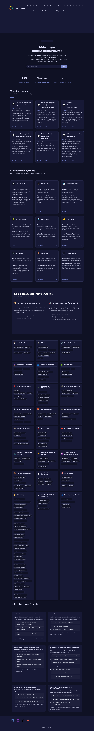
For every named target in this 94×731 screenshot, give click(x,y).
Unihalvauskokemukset (19, 591)
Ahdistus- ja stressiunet (19, 499)
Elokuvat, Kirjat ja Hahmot (67, 390)
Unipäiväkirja (66, 11)
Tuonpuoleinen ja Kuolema (43, 508)
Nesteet (40, 416)
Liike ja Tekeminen (51, 461)
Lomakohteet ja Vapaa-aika (19, 438)
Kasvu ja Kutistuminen (66, 413)
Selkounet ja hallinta (18, 575)
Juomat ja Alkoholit (42, 435)
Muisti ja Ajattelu (65, 480)
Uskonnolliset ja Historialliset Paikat (21, 443)
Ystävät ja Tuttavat (42, 379)
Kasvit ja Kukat (68, 364)
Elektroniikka (17, 458)
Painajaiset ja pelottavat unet (20, 551)
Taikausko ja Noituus (42, 505)
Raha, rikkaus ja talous (18, 561)
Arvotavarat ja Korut (66, 347)
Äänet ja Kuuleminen (18, 347)
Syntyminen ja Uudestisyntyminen (69, 419)
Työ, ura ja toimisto (18, 589)
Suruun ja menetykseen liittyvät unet (21, 578)
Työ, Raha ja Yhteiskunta (24, 473)
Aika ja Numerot (65, 458)
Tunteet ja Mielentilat (66, 461)
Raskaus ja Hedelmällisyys (67, 435)
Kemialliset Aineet (41, 413)
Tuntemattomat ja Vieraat (43, 377)
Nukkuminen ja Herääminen (67, 482)
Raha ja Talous (28, 485)
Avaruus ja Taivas (17, 413)
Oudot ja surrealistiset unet (19, 548)
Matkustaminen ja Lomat (43, 400)
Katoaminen (75, 413)
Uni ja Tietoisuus (69, 473)
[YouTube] (28, 720)
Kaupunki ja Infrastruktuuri (19, 432)
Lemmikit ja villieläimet (18, 537)
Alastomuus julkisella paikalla (20, 504)
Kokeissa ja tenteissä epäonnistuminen (22, 529)
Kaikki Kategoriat (49, 11)
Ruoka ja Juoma (45, 428)
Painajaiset (64, 485)
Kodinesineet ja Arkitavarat (67, 349)
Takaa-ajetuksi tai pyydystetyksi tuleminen (22, 581)
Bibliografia (58, 11)
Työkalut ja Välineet (66, 352)
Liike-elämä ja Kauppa (18, 485)
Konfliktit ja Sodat (41, 461)
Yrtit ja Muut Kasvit (66, 377)
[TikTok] (23, 720)
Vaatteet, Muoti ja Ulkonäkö (72, 495)
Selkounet (71, 485)
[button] (84, 1)
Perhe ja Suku (49, 371)
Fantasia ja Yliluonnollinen (24, 364)
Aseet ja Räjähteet (75, 347)
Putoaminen (48, 484)
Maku (28, 349)
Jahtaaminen (47, 478)
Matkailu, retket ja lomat (19, 545)
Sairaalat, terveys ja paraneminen (20, 572)
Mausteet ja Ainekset (42, 446)
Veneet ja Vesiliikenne (42, 402)
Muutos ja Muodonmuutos (72, 409)
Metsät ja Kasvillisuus (18, 419)
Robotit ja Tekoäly (17, 461)
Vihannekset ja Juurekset (67, 374)
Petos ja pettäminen (18, 556)
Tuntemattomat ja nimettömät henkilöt (21, 586)
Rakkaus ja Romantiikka (42, 374)
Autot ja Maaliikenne (42, 391)
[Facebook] (12, 720)
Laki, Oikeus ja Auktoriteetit (19, 482)
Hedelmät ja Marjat (65, 368)
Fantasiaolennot (17, 368)
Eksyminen (40, 478)
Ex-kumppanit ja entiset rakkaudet (21, 512)
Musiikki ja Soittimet (66, 393)
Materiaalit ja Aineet (46, 409)
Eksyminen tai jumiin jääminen (20, 510)
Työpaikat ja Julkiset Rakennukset (21, 440)
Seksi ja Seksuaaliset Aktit (67, 438)
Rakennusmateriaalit (48, 416)
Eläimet (43, 343)
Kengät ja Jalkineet (66, 504)
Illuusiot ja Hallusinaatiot (67, 477)
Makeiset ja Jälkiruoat (42, 443)
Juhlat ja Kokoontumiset (43, 458)
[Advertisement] (47, 23)
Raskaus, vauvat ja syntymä (19, 564)
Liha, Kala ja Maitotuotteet (43, 440)
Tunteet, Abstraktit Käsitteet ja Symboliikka (71, 453)
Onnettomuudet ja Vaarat (43, 463)
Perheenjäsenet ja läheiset (19, 553)
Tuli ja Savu (40, 419)
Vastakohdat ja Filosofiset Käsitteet (69, 463)
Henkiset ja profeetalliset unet (20, 518)
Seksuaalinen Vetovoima (67, 440)
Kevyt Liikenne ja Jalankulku (43, 394)
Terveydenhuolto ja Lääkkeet (20, 398)
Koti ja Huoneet (17, 435)
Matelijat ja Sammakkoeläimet (49, 352)
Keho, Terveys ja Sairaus (24, 386)
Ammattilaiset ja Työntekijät (19, 477)
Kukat (73, 368)
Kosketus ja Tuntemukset (19, 349)
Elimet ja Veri (16, 390)
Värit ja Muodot (76, 461)
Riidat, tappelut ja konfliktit (19, 567)
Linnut (39, 352)
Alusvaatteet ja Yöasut (66, 499)
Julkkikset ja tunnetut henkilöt (20, 526)
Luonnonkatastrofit (27, 413)
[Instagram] (17, 720)
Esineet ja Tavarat (69, 343)
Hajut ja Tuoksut (28, 347)
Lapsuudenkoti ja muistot (19, 534)
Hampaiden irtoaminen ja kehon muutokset (22, 515)
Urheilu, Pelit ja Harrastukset (67, 396)
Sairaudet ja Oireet (18, 396)
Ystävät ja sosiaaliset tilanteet (20, 597)
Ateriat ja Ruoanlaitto (42, 432)
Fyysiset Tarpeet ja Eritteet (19, 393)
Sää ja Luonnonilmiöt (18, 421)
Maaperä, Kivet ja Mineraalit (19, 416)
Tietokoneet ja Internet (19, 463)
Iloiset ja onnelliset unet (19, 523)
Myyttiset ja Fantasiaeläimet (43, 355)
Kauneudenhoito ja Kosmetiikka (68, 501)
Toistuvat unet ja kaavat (19, 583)
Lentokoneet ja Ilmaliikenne (43, 397)
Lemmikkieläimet (51, 349)
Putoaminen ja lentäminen (19, 559)
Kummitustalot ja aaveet (19, 531)
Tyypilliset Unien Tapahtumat (45, 473)
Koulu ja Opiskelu (17, 480)
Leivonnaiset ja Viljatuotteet (43, 438)
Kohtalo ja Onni (74, 458)
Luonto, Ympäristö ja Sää (24, 409)
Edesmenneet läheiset (18, 507)
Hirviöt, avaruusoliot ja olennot (20, 520)
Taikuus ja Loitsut (17, 371)
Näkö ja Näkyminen (18, 352)
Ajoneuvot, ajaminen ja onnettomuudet (22, 501)
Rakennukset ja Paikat (23, 428)
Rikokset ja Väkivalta (42, 466)
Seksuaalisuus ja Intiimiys (71, 428)
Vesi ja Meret (27, 421)
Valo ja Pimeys (27, 352)
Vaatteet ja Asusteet (66, 507)
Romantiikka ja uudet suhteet (20, 570)
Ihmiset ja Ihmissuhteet (47, 364)
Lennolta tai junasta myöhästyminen (21, 540)
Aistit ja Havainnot (22, 343)
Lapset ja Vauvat (41, 371)
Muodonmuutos (26, 368)
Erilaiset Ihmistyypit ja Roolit (43, 368)
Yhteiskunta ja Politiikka (19, 488)
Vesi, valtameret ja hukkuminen (20, 594)
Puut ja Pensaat (65, 371)
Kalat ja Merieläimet (42, 349)
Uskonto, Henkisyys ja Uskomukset (47, 495)
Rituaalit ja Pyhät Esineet (43, 503)
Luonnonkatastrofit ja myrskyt (20, 542)
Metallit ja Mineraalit (52, 413)
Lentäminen (40, 481)
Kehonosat (29, 393)
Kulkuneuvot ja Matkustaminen (45, 387)
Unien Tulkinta (19, 8)
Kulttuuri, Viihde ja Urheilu (72, 386)
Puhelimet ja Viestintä (26, 458)
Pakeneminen (41, 484)
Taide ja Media (75, 393)
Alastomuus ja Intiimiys (66, 432)
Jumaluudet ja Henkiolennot (43, 500)
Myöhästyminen (48, 481)
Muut (27, 545)
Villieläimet (40, 358)
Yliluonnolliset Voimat (18, 374)
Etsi (64, 66)
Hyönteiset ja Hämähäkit (43, 347)
